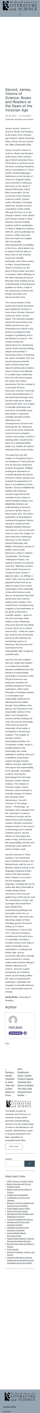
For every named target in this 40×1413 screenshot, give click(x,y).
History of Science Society (17, 1211)
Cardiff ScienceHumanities (17, 1195)
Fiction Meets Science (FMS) (18, 1209)
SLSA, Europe (12, 1249)
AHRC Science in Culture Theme (20, 1181)
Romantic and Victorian (24, 119)
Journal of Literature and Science (20, 1219)
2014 (7, 1044)
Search (8, 1159)
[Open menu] (20, 14)
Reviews (10, 119)
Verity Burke (15, 1027)
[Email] (25, 1033)
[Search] (29, 1164)
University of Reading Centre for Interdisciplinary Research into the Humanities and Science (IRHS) (20, 1260)
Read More (13, 1146)
